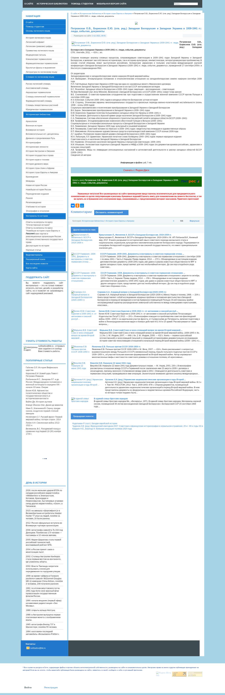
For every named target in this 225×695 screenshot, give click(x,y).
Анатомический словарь (37, 88)
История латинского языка (38, 38)
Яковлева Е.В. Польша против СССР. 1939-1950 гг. (116, 347)
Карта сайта (31, 268)
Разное (29, 198)
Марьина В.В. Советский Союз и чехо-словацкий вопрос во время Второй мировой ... (141, 330)
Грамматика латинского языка (40, 51)
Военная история (34, 125)
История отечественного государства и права (44, 240)
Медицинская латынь (36, 55)
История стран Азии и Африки (40, 168)
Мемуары (30, 181)
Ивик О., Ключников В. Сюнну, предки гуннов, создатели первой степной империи (43, 411)
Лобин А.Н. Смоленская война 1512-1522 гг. (43, 424)
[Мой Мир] (82, 206)
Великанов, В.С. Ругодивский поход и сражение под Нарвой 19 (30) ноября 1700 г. (43, 431)
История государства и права (40, 155)
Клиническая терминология (39, 59)
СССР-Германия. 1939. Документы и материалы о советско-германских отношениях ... (143, 273)
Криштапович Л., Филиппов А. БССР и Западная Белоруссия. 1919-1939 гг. (135, 235)
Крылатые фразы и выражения (40, 68)
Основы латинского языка (38, 31)
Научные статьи (33, 250)
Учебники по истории (36, 207)
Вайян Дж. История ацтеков (39, 402)
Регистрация (51, 687)
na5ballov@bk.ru (38, 648)
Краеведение (32, 177)
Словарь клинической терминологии (43, 97)
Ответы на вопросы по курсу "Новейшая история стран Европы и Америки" (43, 229)
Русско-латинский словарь (38, 84)
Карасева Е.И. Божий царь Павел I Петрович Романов (42, 374)
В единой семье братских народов (111, 398)
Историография (33, 142)
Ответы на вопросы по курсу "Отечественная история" (39, 223)
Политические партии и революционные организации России (43, 235)
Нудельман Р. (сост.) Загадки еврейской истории (94, 423)
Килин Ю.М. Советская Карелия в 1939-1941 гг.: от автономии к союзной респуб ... (138, 311)
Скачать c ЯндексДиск (136, 170)
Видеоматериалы (34, 255)
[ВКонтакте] (73, 206)
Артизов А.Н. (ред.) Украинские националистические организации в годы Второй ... (145, 379)
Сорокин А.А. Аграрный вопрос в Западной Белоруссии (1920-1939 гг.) (132, 292)
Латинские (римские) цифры (39, 46)
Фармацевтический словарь (39, 101)
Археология (31, 121)
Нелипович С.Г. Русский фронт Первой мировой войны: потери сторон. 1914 (44, 418)
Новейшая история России (38, 189)
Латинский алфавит (35, 42)
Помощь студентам (35, 26)
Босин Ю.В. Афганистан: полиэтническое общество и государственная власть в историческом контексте (39, 394)
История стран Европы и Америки (120, 221)
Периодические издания (37, 194)
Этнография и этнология (37, 211)
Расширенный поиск (35, 259)
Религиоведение (33, 202)
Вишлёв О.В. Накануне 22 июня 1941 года (110, 363)
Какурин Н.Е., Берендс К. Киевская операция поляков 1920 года (102, 429)
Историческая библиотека (93, 221)
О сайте (29, 22)
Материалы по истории (37, 216)
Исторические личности (37, 147)
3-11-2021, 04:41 (99, 36)
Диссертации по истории (37, 246)
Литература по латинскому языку (41, 72)
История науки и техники (37, 160)
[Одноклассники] (77, 206)
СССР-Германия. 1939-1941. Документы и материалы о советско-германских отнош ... (142, 254)
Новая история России (36, 185)
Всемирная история (35, 130)
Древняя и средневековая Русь (40, 138)
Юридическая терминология (39, 109)
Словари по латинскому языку (40, 77)
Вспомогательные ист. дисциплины (42, 134)
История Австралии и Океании (40, 151)
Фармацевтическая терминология (42, 63)
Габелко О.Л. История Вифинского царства (42, 368)
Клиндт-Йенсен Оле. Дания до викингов (44, 405)
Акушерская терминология (38, 92)
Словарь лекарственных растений (42, 105)
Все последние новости (37, 263)
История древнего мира (37, 164)
